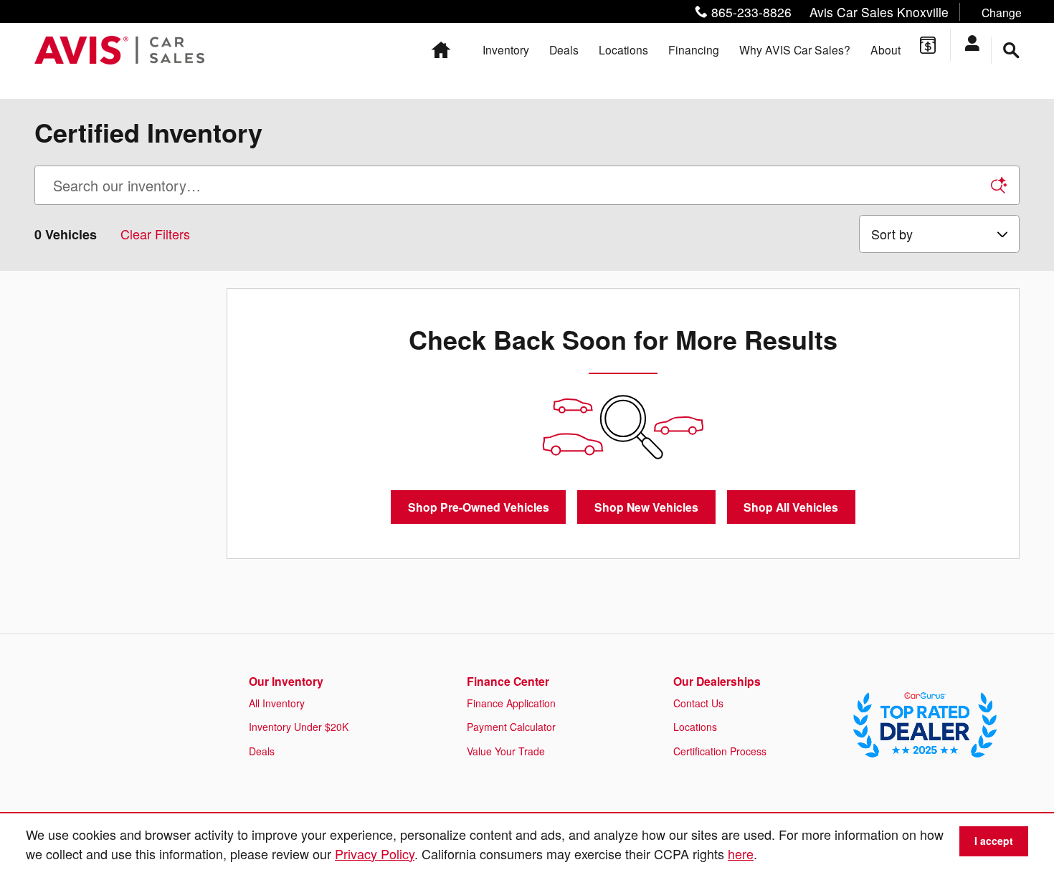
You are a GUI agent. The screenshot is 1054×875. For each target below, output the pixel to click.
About (885, 49)
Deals (564, 49)
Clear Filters (155, 233)
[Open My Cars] (977, 45)
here (741, 853)
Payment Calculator (511, 726)
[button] (855, 12)
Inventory (506, 49)
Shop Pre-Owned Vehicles (478, 507)
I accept (993, 840)
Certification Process (719, 751)
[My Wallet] (928, 45)
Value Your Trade (506, 751)
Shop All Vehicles (791, 507)
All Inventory (277, 703)
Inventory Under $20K (298, 726)
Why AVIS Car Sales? (794, 49)
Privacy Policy (374, 853)
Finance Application (511, 703)
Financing (693, 49)
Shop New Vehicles (646, 507)
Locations (623, 49)
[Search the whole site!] (1011, 50)
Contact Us (698, 703)
